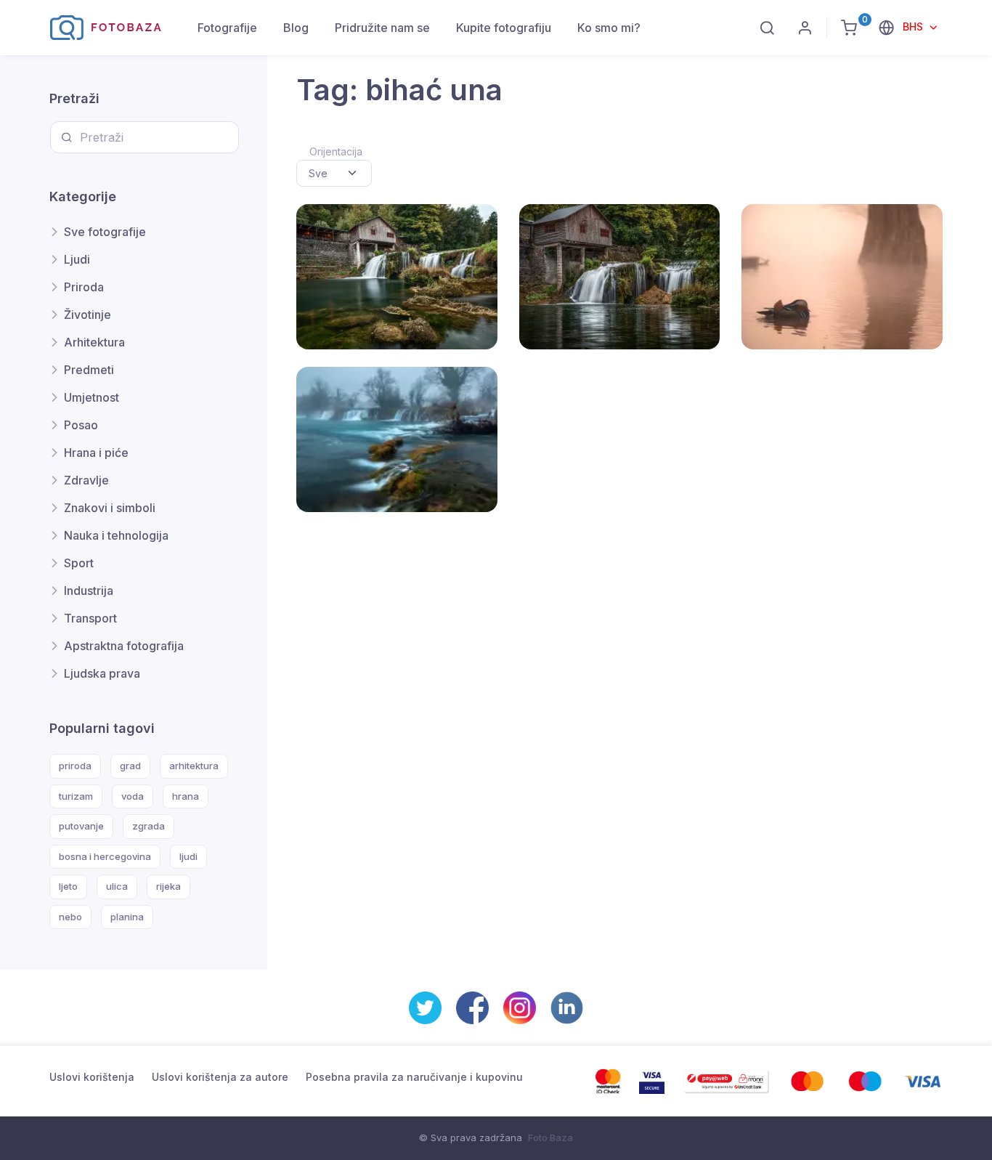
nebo (70, 916)
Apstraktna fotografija (124, 645)
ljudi (188, 856)
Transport (90, 618)
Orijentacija (335, 151)
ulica (117, 886)
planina (127, 916)
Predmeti (89, 369)
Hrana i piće (96, 452)
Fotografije (227, 27)
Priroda (84, 287)
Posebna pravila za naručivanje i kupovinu (414, 1077)
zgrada (148, 826)
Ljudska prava (102, 673)
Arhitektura (94, 342)
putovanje (81, 826)
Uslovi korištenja (91, 1077)
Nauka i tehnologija (116, 535)
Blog (296, 27)
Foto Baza (550, 1137)
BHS (914, 26)
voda (132, 796)
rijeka (168, 886)
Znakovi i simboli (109, 507)
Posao (81, 425)
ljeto (68, 886)
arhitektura (194, 765)
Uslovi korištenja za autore (220, 1077)
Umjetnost (91, 397)
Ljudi (77, 259)
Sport (79, 563)
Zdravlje (86, 480)
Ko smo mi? (609, 27)
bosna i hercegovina (105, 856)
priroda (75, 765)
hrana (185, 796)
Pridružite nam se (382, 27)
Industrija (88, 590)
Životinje (87, 314)
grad (130, 765)
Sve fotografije (105, 231)
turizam (76, 796)
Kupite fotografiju (503, 27)
